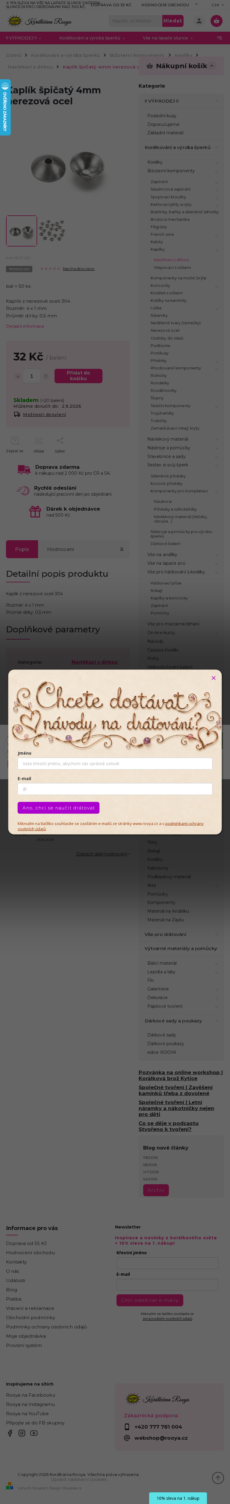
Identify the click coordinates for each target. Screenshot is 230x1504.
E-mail (24, 778)
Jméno (24, 753)
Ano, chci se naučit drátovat (58, 808)
